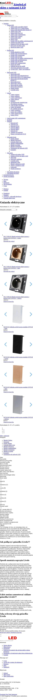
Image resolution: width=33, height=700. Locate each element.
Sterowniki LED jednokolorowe (20, 75)
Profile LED (10, 50)
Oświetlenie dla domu (13, 172)
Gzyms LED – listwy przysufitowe (20, 69)
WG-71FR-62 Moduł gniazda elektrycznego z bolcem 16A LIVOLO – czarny (16, 237)
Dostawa (6, 189)
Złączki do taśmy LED (17, 47)
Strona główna (8, 645)
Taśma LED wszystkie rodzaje (19, 27)
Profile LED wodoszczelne (18, 63)
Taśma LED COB (16, 31)
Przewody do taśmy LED (18, 45)
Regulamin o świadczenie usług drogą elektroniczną (18, 653)
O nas (5, 186)
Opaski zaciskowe (16, 168)
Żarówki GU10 (15, 126)
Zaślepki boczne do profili (18, 66)
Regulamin (7, 648)
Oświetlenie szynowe (16, 104)
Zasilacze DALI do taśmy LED (19, 44)
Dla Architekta (8, 184)
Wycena (6, 179)
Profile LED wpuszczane (18, 55)
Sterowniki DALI (15, 82)
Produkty (6, 23)
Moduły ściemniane (16, 146)
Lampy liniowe (15, 99)
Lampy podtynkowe (16, 97)
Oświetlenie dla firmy (13, 173)
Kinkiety (13, 101)
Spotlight (9, 120)
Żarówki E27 (14, 123)
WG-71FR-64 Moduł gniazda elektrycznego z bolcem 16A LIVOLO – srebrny (16, 297)
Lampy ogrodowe (16, 110)
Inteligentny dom (15, 162)
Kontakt (6, 190)
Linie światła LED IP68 (17, 105)
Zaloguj (6, 673)
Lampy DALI (14, 115)
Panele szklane (15, 138)
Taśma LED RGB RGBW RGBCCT (21, 30)
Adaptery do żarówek (17, 132)
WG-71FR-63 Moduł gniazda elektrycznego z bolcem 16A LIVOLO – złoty (16, 267)
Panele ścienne (15, 88)
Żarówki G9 (14, 131)
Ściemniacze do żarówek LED (19, 148)
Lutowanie (14, 167)
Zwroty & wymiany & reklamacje (13, 662)
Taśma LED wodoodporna (18, 34)
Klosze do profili (15, 64)
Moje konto (7, 674)
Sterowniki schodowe (17, 86)
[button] (31, 224)
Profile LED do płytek (17, 61)
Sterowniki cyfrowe (16, 83)
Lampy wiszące (15, 94)
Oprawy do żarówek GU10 (18, 134)
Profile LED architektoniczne (19, 60)
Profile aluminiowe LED (17, 52)
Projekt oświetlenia (9, 176)
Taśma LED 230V (16, 38)
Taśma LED (10, 25)
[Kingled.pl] (10, 641)
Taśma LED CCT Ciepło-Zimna (20, 28)
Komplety (13, 149)
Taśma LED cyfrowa (16, 36)
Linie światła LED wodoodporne (16, 118)
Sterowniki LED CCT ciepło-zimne (20, 77)
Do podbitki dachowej (17, 108)
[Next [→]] (2, 699)
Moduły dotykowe (16, 140)
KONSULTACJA (9, 175)
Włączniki (13, 157)
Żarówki (9, 121)
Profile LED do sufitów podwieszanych (22, 41)
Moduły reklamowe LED (18, 164)
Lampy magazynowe (16, 113)
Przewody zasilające (16, 159)
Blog (5, 181)
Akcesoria (10, 153)
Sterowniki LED (11, 72)
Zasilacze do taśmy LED (17, 154)
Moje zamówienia (8, 676)
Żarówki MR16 (15, 127)
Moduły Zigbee (8, 440)
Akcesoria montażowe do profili (19, 68)
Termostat (6, 442)
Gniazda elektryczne (16, 142)
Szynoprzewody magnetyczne (19, 102)
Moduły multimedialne (17, 143)
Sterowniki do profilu (16, 85)
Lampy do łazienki (16, 107)
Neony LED (14, 39)
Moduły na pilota (15, 145)
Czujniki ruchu (15, 90)
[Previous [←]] (0, 699)
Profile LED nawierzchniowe (19, 53)
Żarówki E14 (14, 124)
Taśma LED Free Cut (17, 33)
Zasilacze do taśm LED (17, 42)
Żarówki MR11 (15, 129)
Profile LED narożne (16, 56)
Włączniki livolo (11, 137)
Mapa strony (7, 647)
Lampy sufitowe (15, 96)
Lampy (9, 93)
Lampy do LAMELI (16, 112)
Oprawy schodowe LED (17, 165)
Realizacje (6, 182)
